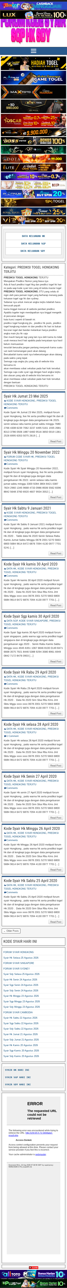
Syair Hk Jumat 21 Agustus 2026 (20, 1034)
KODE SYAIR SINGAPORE (33, 620)
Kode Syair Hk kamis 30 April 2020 (31, 564)
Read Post (55, 441)
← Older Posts (11, 931)
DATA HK (11, 568)
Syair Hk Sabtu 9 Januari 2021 (27, 508)
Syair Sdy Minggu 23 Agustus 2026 (21, 1007)
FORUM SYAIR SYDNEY (16, 968)
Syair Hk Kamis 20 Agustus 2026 (20, 1045)
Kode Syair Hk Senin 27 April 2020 (30, 776)
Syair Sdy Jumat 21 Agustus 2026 (21, 1039)
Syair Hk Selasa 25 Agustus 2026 (20, 957)
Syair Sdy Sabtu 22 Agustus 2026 (20, 1028)
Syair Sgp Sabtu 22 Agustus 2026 (20, 1023)
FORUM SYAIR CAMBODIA (18, 1012)
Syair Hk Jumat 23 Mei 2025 (26, 396)
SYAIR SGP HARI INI (18, 1077)
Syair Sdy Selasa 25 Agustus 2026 (21, 974)
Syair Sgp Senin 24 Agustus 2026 (20, 985)
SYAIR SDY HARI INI (18, 1084)
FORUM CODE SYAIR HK (20, 456)
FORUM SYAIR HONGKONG (18, 952)
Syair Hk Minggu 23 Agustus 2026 (21, 996)
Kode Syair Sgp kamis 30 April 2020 (31, 616)
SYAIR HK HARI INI (17, 1070)
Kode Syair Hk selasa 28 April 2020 (31, 724)
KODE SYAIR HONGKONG (21, 400)
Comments (12, 408)
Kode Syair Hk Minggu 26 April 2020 (32, 828)
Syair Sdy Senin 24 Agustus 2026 (20, 990)
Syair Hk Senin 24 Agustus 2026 (20, 979)
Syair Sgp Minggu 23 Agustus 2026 (21, 1001)
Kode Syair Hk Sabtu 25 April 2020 (30, 880)
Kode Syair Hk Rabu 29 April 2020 (30, 672)
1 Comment (13, 736)
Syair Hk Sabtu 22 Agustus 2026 (20, 1017)
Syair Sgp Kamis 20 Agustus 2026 (21, 1050)
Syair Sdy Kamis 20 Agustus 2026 (21, 1056)
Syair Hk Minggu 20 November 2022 (32, 452)
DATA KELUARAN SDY (33, 250)
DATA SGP (12, 620)
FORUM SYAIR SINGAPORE (18, 963)
